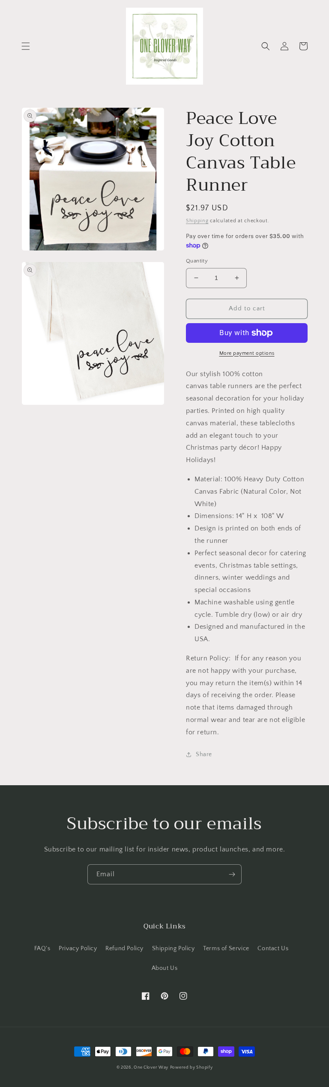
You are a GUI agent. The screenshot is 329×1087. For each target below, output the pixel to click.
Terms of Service (226, 948)
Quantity (197, 261)
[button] (25, 46)
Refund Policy (124, 948)
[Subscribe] (231, 874)
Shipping (197, 221)
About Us (165, 968)
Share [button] (204, 754)
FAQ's (42, 948)
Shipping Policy (173, 948)
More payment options (247, 353)
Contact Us (272, 948)
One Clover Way (151, 1067)
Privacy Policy (78, 948)
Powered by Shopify (191, 1067)
